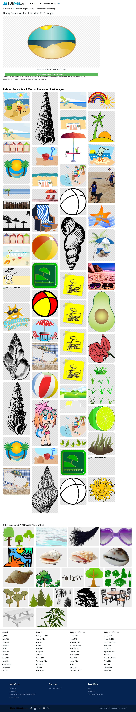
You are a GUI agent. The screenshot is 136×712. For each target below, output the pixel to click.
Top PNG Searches (55, 688)
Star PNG (5, 655)
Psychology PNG (109, 651)
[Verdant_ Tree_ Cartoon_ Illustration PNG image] (48, 577)
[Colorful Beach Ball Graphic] (45, 247)
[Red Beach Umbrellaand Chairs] (45, 195)
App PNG (107, 664)
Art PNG (4, 648)
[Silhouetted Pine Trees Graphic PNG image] (41, 597)
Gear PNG (73, 664)
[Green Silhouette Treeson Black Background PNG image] (118, 577)
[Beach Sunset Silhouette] (45, 489)
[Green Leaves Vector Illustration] (73, 443)
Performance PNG (110, 642)
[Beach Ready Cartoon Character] (73, 175)
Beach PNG (44, 79)
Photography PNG (42, 636)
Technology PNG (41, 661)
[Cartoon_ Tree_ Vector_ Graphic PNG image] (94, 577)
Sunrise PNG (6, 667)
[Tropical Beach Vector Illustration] (16, 131)
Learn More (93, 684)
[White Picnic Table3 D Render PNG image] (18, 617)
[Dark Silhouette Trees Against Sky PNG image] (86, 597)
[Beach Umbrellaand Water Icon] (73, 462)
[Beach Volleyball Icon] (73, 491)
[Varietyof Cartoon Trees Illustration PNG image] (18, 536)
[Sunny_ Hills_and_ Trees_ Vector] (16, 294)
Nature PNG (26, 79)
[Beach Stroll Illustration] (16, 276)
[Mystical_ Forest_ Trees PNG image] (73, 577)
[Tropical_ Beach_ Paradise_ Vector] (101, 466)
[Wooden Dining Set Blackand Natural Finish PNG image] (116, 597)
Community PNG (75, 645)
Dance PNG (73, 639)
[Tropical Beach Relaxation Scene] (101, 245)
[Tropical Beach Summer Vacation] (73, 100)
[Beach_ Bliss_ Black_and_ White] (73, 243)
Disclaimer (91, 691)
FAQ (89, 688)
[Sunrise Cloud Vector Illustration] (73, 406)
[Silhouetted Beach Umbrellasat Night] (16, 221)
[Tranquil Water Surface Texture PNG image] (51, 536)
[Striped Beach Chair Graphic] (45, 218)
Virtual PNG (107, 661)
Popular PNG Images (48, 4)
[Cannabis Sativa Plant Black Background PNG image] (51, 617)
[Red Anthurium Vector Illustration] (101, 348)
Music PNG (5, 639)
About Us (13, 688)
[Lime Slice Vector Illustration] (101, 418)
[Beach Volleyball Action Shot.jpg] (101, 185)
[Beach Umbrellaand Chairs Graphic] (45, 330)
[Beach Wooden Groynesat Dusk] (16, 204)
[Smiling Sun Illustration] (101, 489)
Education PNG (75, 651)
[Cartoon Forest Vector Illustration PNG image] (15, 597)
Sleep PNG (73, 658)
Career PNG (107, 648)
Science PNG (40, 658)
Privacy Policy (14, 697)
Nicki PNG (107, 655)
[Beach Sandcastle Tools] (45, 456)
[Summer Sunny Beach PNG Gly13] (101, 276)
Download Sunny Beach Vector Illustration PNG (51, 74)
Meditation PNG (75, 648)
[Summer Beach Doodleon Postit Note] (73, 313)
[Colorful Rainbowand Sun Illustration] (101, 100)
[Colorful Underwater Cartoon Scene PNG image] (18, 557)
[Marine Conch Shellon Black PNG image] (51, 557)
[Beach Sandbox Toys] (45, 156)
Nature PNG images (21, 9)
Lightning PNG (6, 664)
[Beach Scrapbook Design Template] (45, 356)
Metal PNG (107, 645)
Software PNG (74, 655)
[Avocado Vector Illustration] (101, 311)
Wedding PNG (40, 670)
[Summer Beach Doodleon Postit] (73, 285)
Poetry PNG (39, 651)
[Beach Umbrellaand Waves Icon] (45, 275)
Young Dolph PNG (109, 658)
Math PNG (39, 655)
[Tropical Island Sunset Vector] (101, 126)
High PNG (39, 642)
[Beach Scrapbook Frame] (16, 481)
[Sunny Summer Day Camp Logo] (16, 317)
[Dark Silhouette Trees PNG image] (63, 597)
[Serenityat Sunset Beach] (16, 356)
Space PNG (5, 645)
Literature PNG (74, 667)
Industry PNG (108, 667)
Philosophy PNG (109, 639)
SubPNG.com (7, 9)
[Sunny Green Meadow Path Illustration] (73, 391)
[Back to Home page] (14, 3)
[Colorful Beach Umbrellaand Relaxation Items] (73, 147)
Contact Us (13, 691)
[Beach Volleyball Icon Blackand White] (73, 201)
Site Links (53, 684)
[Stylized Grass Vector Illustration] (101, 443)
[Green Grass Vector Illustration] (101, 384)
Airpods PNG (74, 636)
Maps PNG (39, 648)
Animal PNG (108, 670)
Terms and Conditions (95, 694)
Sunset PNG (6, 651)
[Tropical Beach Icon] (16, 169)
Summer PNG (37, 79)
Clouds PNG (5, 661)
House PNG (39, 664)
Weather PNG (40, 639)
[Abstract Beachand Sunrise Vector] (101, 155)
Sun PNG (31, 79)
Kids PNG (39, 667)
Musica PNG (74, 661)
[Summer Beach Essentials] (45, 177)
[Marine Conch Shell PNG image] (83, 557)
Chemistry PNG (75, 642)
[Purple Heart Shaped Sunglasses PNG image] (116, 536)
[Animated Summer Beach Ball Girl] (45, 423)
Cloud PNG (5, 658)
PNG (32, 4)
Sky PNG (4, 636)
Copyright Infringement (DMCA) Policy (22, 694)
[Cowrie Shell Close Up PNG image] (116, 557)
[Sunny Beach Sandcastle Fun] (16, 106)
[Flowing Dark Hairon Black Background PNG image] (83, 536)
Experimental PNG (76, 670)
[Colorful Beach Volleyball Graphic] (45, 303)
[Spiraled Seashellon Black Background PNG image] (18, 577)
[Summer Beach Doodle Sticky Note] (73, 370)
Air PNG (38, 645)
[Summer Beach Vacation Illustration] (16, 256)
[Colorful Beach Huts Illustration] (16, 147)
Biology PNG (108, 636)
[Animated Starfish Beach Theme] (101, 216)
